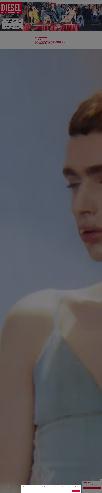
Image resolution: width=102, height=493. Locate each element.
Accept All (76, 490)
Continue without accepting (26, 490)
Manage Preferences (42, 487)
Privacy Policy (52, 487)
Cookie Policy (58, 487)
